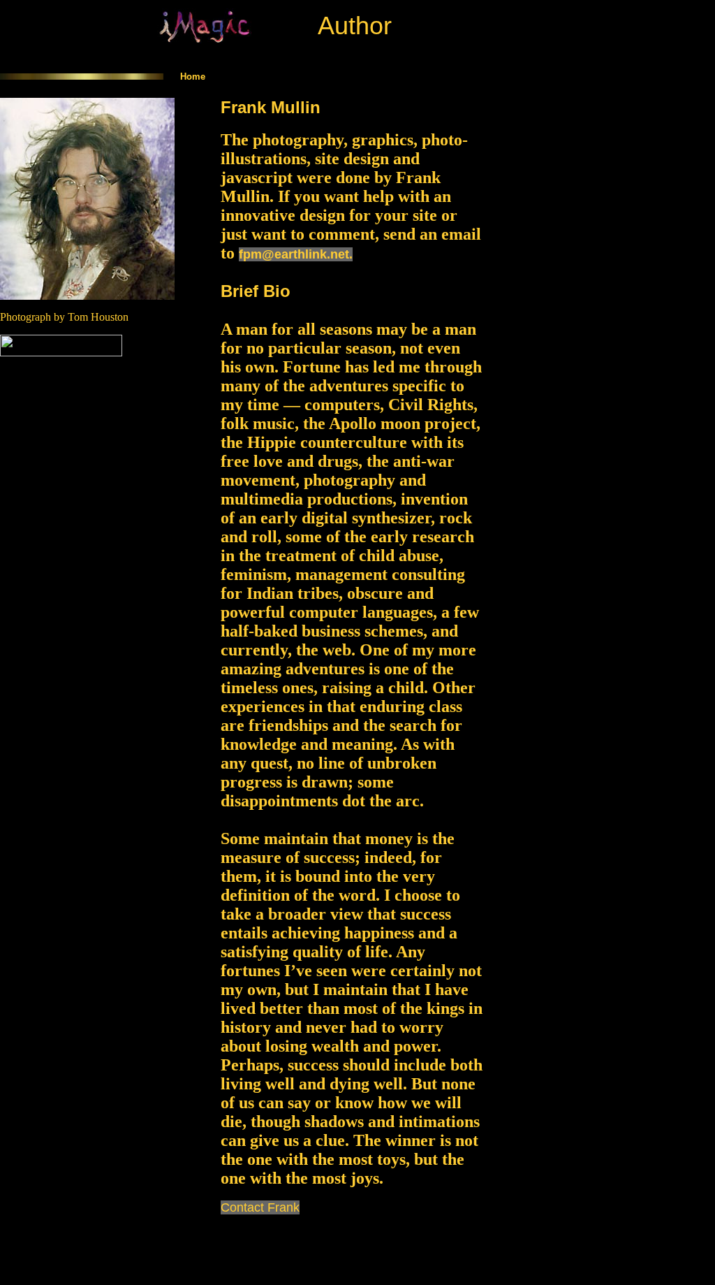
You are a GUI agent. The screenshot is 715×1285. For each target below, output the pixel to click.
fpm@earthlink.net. (296, 254)
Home (192, 76)
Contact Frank (260, 1207)
